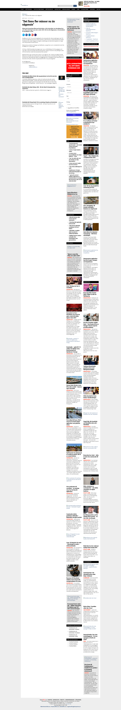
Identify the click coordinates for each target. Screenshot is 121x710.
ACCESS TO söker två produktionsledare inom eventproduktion (91, 25)
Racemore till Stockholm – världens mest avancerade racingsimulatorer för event (73, 579)
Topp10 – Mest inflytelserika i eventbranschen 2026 (91, 156)
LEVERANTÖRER (85, 9)
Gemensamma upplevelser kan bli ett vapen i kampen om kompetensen (90, 61)
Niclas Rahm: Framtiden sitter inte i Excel (89, 607)
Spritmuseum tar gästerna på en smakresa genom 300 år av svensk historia (74, 454)
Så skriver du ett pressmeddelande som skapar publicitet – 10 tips (75, 155)
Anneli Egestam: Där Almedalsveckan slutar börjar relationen (89, 574)
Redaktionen (31, 65)
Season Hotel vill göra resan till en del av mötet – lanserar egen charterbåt (74, 386)
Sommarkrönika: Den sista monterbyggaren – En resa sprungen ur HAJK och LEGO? (90, 637)
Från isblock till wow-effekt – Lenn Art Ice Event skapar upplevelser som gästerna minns (74, 422)
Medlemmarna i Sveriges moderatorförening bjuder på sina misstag (75, 171)
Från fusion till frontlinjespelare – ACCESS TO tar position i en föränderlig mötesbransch (90, 668)
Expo (84, 641)
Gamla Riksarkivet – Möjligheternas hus (72, 193)
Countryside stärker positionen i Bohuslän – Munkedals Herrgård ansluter (74, 515)
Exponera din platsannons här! (91, 46)
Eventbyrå (86, 65)
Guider (74, 9)
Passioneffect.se (55, 706)
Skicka (74, 114)
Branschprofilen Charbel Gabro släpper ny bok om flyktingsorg (89, 294)
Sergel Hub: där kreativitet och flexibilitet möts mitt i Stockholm (90, 423)
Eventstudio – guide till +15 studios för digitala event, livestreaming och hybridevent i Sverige (73, 349)
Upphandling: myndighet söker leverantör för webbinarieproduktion (74, 232)
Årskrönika (31, 18)
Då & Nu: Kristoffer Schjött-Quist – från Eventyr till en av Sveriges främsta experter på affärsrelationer (91, 325)
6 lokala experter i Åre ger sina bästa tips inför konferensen (73, 28)
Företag (68, 102)
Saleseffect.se (63, 706)
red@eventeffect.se (33, 67)
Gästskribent (87, 610)
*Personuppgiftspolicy (71, 111)
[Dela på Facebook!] (26, 34)
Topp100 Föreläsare (39, 9)
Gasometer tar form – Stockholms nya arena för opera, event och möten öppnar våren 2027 (73, 315)
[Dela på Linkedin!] (29, 34)
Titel (67, 96)
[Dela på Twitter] (23, 34)
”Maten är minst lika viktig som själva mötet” (73, 255)
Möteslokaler (50, 9)
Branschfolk (87, 297)
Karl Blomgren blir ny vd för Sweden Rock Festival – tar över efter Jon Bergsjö (90, 516)
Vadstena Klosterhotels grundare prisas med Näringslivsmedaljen (89, 367)
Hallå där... (87, 6)
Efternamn (68, 90)
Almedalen (86, 577)
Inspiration (58, 9)
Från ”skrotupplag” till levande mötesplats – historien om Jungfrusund (90, 207)
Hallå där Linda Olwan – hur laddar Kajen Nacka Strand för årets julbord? (91, 3)
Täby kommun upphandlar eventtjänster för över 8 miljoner (74, 227)
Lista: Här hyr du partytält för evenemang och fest (91, 186)
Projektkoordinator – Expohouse (90, 36)
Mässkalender (66, 9)
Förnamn (68, 84)
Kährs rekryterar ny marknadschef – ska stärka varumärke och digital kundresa (90, 488)
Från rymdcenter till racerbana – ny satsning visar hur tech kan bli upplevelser (72, 489)
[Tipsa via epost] (32, 34)
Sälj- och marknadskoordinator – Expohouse (91, 29)
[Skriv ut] (35, 35)
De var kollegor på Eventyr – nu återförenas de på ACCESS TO (90, 122)
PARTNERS (93, 9)
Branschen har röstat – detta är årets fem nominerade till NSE (91, 456)
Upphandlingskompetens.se (74, 706)
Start (23, 9)
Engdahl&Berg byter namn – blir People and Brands (90, 93)
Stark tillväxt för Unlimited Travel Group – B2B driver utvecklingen (90, 233)
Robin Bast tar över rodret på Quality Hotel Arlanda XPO (91, 546)
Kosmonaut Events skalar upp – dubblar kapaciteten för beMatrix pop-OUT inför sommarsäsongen (74, 606)
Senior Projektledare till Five (92, 41)
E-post (67, 78)
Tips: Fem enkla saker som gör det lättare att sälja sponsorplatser (75, 160)
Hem (23, 15)
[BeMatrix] (24, 14)
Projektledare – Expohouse (92, 39)
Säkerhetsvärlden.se (45, 706)
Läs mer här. (68, 703)
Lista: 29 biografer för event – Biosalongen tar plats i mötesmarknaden (73, 544)
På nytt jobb (86, 493)
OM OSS (99, 9)
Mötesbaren (29, 9)
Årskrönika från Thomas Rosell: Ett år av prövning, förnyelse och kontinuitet (39, 102)
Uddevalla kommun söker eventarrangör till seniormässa (74, 219)
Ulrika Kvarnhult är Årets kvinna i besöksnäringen (89, 396)
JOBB (78, 9)
